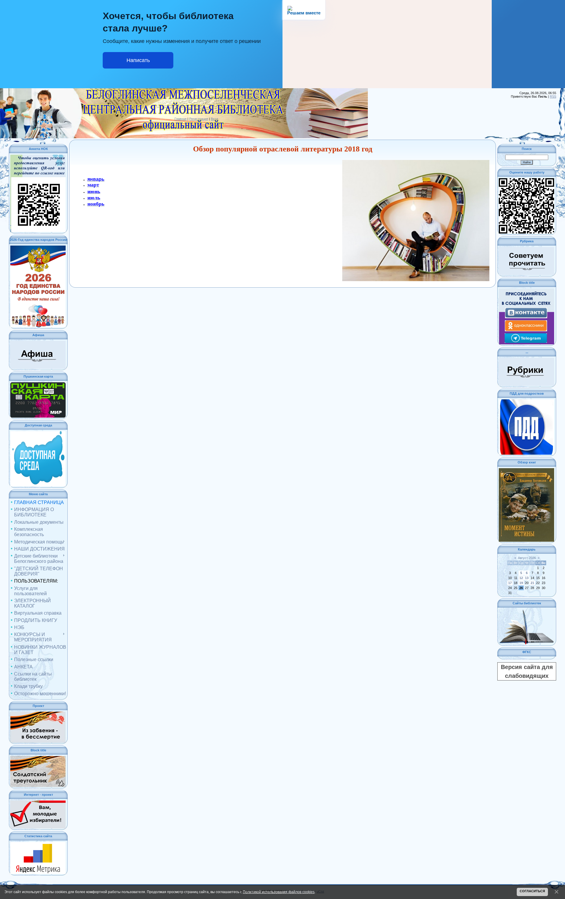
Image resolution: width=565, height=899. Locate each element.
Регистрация (198, 119)
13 (527, 578)
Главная (181, 119)
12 (521, 578)
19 (521, 583)
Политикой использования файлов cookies (279, 892)
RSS (553, 96)
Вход (214, 119)
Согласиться (532, 891)
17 (510, 583)
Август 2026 (527, 558)
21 (532, 583)
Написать (138, 60)
